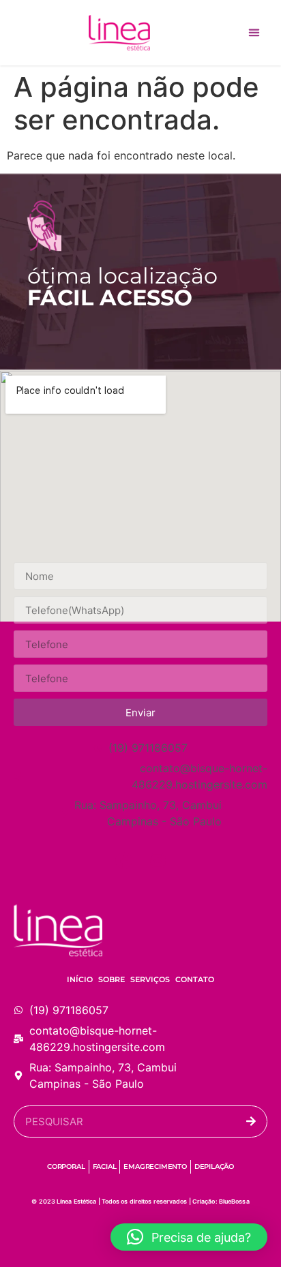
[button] (254, 33)
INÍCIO (80, 979)
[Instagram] (157, 860)
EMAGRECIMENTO (154, 1166)
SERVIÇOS (150, 979)
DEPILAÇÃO (214, 1166)
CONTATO (194, 979)
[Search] (251, 1121)
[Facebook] (123, 860)
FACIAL (105, 1166)
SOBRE (111, 979)
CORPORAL (66, 1166)
